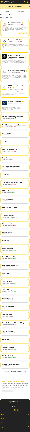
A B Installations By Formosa (12, 117)
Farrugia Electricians (9, 207)
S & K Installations (8, 356)
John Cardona (7, 249)
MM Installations (8, 306)
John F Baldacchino (9, 257)
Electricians (22, 371)
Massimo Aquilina (15, 23)
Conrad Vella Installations (11, 166)
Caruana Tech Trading (16, 71)
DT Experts (6, 191)
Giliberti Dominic (8, 216)
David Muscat (7, 174)
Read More (7, 391)
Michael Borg (7, 282)
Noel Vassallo (7, 315)
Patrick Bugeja (7, 331)
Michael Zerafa (7, 298)
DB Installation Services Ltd (12, 183)
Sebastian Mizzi (14, 40)
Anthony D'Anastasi (9, 150)
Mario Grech (6, 273)
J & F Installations (8, 224)
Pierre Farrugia (7, 339)
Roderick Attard (8, 348)
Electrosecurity (7, 199)
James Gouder (7, 232)
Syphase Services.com (10, 364)
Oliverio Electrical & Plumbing (13, 323)
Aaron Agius (6, 133)
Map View (21, 11)
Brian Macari (6, 158)
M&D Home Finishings (10, 265)
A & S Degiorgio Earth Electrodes (14, 125)
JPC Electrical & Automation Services (16, 56)
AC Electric (6, 141)
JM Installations (8, 240)
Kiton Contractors (15, 102)
